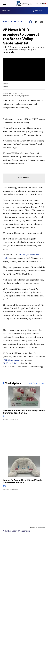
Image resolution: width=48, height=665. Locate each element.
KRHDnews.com (11, 359)
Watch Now (41, 4)
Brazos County (12, 21)
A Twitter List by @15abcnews (16, 531)
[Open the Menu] (4, 4)
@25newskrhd (10, 363)
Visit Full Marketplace (37, 383)
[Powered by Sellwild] (41, 527)
